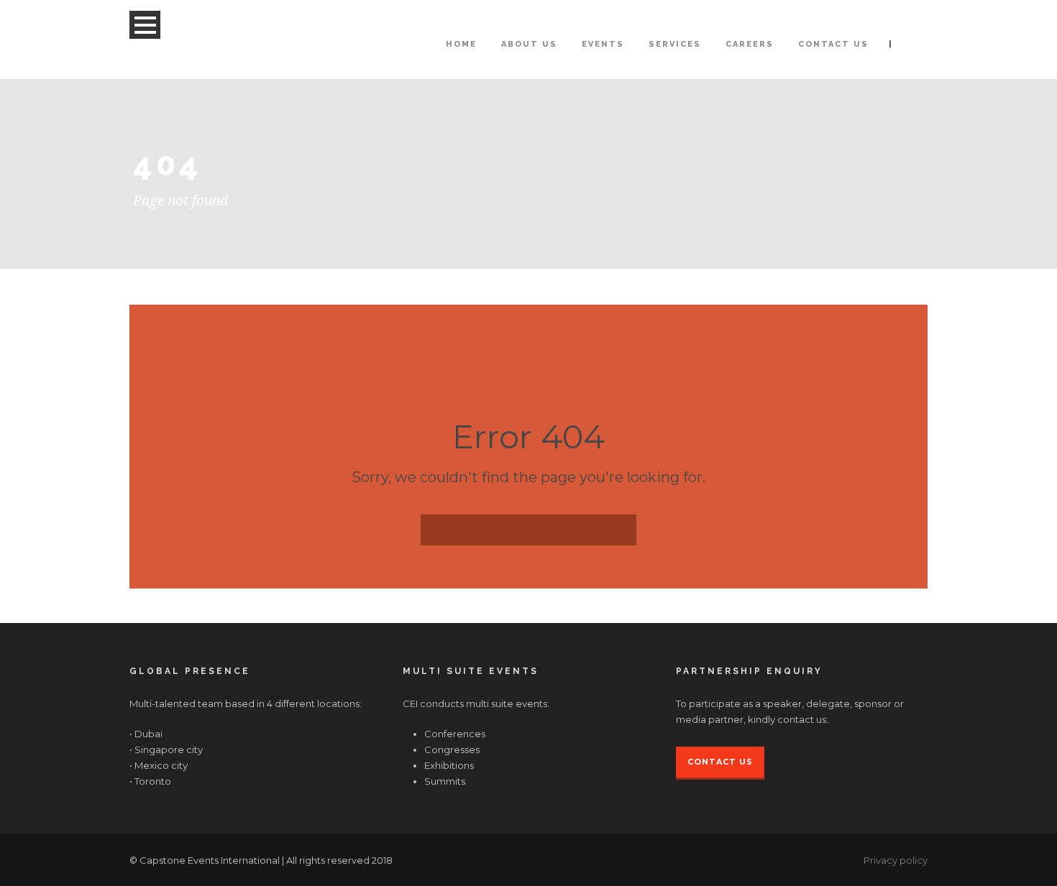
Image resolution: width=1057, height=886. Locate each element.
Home (461, 44)
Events (603, 44)
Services (675, 44)
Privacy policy (896, 860)
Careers (750, 44)
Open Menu (144, 25)
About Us (529, 44)
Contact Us (833, 44)
